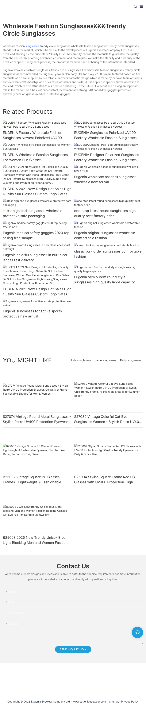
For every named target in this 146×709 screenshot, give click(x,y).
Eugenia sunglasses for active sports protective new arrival (32, 313)
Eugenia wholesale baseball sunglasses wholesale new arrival (105, 179)
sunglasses (32, 46)
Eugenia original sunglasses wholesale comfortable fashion (104, 235)
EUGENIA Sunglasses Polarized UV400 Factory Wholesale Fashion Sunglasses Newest (105, 135)
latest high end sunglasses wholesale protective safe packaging (32, 213)
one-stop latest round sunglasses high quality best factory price (105, 213)
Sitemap (113, 701)
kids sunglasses (81, 360)
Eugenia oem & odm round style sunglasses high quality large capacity (104, 279)
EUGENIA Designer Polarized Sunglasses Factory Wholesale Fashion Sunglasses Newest (106, 157)
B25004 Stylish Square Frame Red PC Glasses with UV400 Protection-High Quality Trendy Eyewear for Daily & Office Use (107, 480)
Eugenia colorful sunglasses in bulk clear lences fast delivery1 (35, 257)
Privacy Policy (130, 701)
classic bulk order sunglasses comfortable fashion (107, 253)
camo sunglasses (105, 360)
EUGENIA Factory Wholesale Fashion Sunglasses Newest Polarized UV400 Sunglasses (32, 135)
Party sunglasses (130, 360)
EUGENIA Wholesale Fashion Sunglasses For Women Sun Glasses (35, 157)
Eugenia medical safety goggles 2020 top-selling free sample (37, 235)
